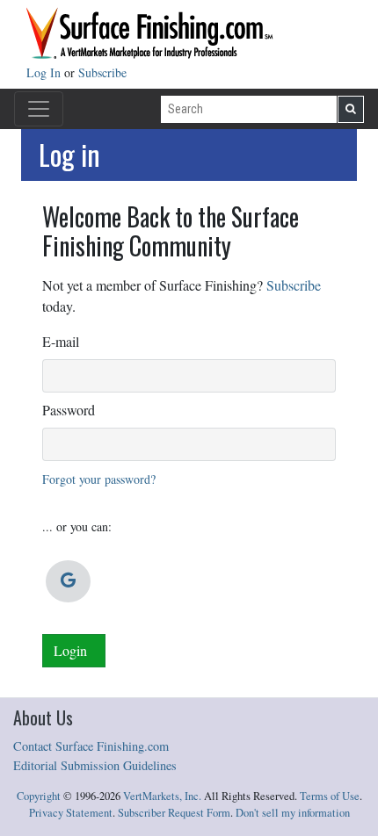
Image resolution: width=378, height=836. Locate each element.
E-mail (60, 341)
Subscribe (102, 72)
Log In (45, 72)
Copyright (39, 796)
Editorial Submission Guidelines (95, 765)
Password (68, 409)
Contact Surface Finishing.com (91, 746)
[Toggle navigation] (38, 108)
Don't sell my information (293, 812)
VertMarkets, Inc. (162, 796)
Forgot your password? (99, 479)
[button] (68, 581)
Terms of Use (330, 796)
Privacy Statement (71, 812)
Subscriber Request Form (174, 812)
